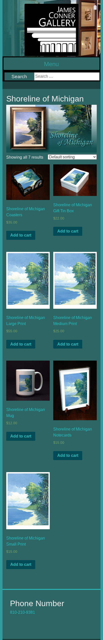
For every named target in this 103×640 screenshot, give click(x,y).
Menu (51, 64)
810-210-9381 (22, 612)
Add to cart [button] (20, 235)
